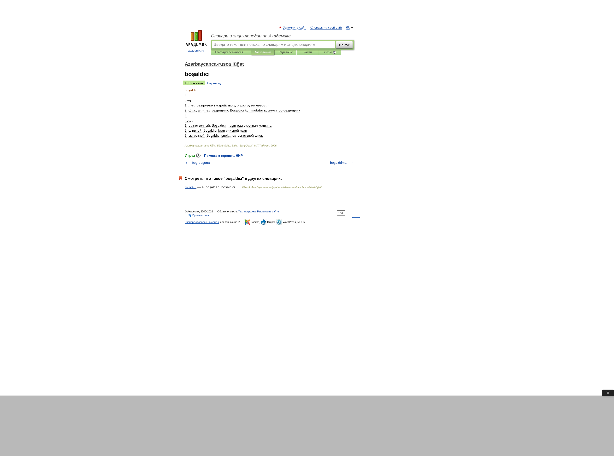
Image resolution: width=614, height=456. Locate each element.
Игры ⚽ (330, 52)
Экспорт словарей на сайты (202, 222)
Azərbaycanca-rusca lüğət (231, 52)
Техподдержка (247, 211)
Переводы (285, 52)
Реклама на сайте (268, 211)
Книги (308, 52)
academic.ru (196, 50)
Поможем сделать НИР (223, 156)
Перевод (214, 83)
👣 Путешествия (198, 215)
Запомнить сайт (294, 27)
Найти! (344, 45)
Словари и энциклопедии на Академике (251, 36)
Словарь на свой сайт (326, 27)
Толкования (262, 52)
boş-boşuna (201, 162)
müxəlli (190, 187)
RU (348, 27)
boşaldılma (338, 162)
